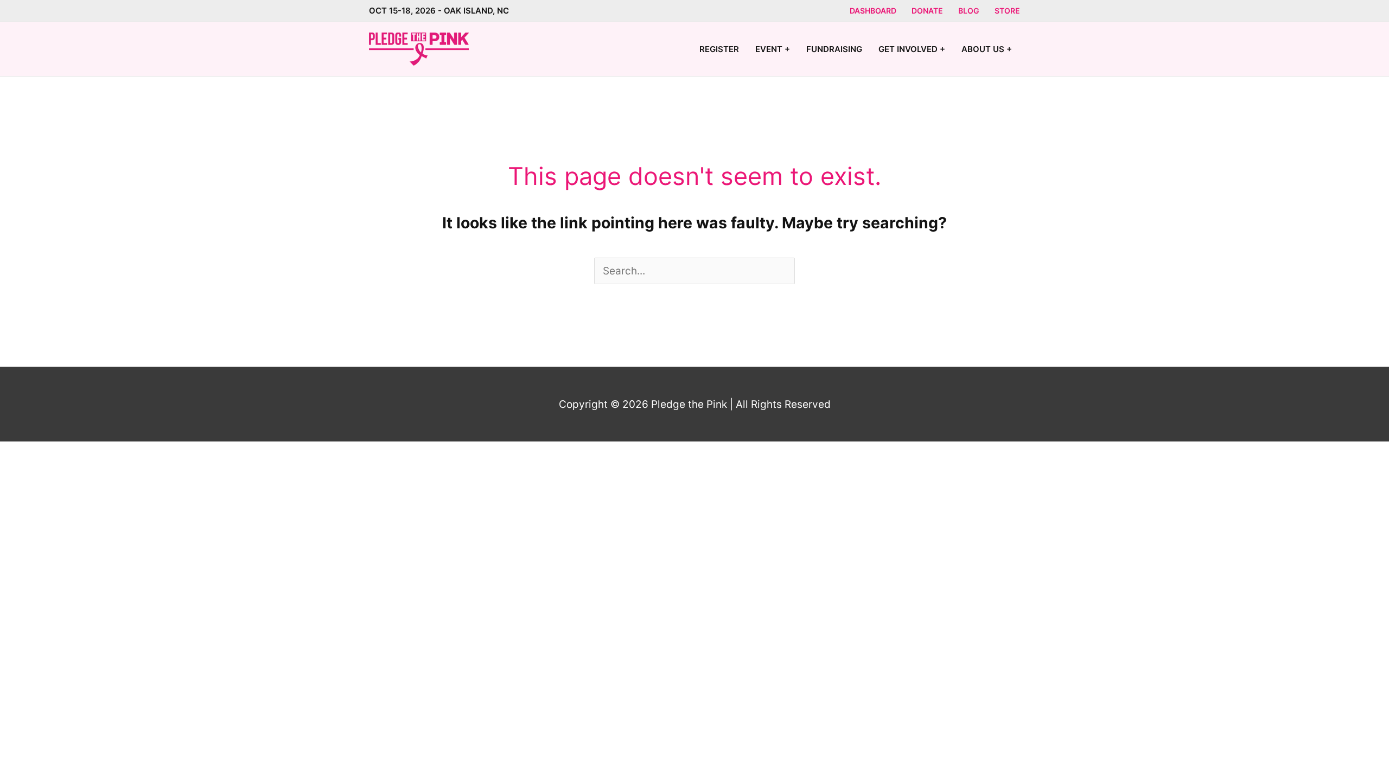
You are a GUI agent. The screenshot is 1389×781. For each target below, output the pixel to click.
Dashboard (873, 10)
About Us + (986, 49)
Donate (927, 10)
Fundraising (834, 49)
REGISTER (719, 49)
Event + (772, 49)
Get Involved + (911, 49)
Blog (968, 10)
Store (1007, 10)
